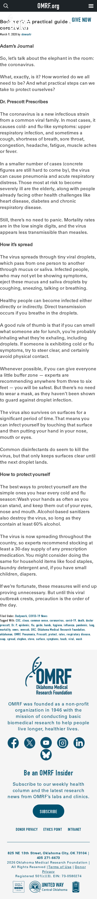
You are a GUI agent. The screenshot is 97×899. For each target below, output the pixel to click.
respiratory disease (78, 634)
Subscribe (48, 812)
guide (39, 625)
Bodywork (21, 616)
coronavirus (57, 620)
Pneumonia (28, 634)
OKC (33, 630)
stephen (21, 639)
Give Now (81, 20)
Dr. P (14, 625)
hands (47, 625)
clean (25, 620)
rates (62, 634)
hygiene (57, 625)
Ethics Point (52, 830)
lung (91, 625)
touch (63, 639)
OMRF (17, 634)
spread (11, 639)
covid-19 (71, 620)
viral (71, 639)
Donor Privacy (27, 830)
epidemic (24, 625)
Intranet (74, 830)
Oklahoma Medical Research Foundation (61, 630)
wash (79, 639)
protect (52, 634)
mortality (5, 630)
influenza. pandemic (75, 625)
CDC (18, 620)
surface (40, 639)
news (15, 630)
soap (2, 639)
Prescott (42, 634)
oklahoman (6, 634)
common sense (39, 620)
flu (32, 625)
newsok (24, 630)
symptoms (52, 639)
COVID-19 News (38, 616)
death (81, 620)
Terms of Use (60, 867)
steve (31, 639)
